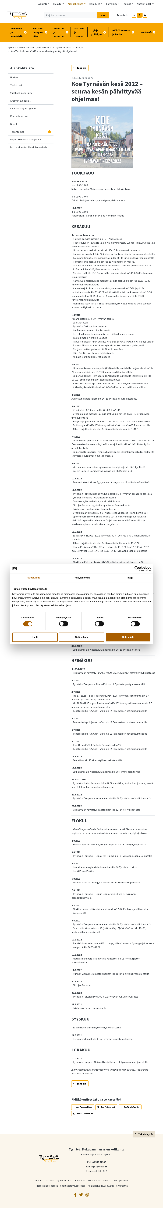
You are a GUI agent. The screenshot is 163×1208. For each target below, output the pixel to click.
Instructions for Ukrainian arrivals (28, 147)
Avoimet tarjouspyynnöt (23, 108)
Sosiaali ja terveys (79, 32)
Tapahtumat (17, 131)
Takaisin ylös (145, 1134)
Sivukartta (122, 1185)
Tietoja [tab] (129, 577)
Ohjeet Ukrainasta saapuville (26, 139)
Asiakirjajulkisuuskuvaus (101, 1185)
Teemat (107, 1180)
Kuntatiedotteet (19, 116)
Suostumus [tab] (33, 577)
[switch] (63, 623)
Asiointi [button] (42, 3)
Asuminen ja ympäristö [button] (17, 32)
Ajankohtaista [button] (76, 3)
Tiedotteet (16, 85)
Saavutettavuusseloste (72, 1185)
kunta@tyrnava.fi (96, 1166)
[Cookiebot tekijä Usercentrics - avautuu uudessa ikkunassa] (137, 568)
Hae (103, 15)
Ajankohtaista (63, 47)
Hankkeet (80, 1180)
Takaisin (81, 67)
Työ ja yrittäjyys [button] (96, 32)
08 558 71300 (99, 1161)
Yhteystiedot (121, 1180)
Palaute (50, 1180)
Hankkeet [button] (94, 3)
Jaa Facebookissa (84, 1107)
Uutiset (14, 77)
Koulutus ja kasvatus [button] (58, 32)
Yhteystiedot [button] (144, 3)
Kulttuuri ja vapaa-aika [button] (38, 32)
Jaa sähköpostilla (85, 1113)
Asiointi (39, 1180)
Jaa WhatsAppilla (131, 1107)
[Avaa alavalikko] (49, 131)
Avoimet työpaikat (20, 100)
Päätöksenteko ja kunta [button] (121, 32)
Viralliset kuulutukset (22, 92)
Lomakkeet (112, 3)
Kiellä (35, 637)
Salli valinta (81, 637)
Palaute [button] (57, 3)
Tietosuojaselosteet (46, 1185)
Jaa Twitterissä (108, 1107)
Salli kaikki (128, 637)
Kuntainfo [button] (146, 32)
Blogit (79, 47)
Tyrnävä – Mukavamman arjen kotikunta (29, 47)
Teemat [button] (126, 3)
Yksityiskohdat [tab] (81, 577)
